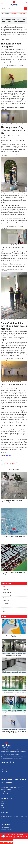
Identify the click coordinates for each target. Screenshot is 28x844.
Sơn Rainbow (6, 589)
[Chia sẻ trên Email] (15, 463)
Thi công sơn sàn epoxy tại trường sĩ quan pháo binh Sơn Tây (14, 693)
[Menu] (2, 3)
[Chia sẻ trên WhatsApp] (13, 463)
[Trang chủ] (2, 13)
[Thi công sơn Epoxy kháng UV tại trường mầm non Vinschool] (14, 626)
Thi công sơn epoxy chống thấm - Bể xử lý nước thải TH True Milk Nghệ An (14, 732)
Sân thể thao (6, 600)
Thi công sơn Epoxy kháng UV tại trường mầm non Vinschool (14, 636)
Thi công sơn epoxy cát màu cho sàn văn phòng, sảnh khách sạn (13, 573)
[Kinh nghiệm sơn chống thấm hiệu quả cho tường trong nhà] (14, 485)
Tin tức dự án (6, 603)
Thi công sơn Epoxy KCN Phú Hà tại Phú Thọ (14, 655)
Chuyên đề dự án (7, 592)
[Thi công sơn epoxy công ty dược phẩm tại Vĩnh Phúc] (14, 665)
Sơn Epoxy (8, 455)
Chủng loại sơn (6, 586)
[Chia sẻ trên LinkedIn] (10, 463)
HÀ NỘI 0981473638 (7, 839)
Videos (4, 611)
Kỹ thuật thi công (7, 595)
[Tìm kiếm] (25, 8)
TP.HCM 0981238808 (7, 842)
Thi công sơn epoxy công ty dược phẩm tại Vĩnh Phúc (14, 673)
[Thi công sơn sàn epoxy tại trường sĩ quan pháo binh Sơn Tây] (14, 684)
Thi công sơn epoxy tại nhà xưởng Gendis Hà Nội (14, 712)
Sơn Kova (5, 606)
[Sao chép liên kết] (18, 463)
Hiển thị (7, 39)
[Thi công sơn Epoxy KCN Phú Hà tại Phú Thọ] (14, 646)
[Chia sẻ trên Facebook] (2, 463)
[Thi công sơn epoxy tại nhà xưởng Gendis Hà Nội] (14, 704)
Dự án (4, 608)
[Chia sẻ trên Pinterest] (7, 463)
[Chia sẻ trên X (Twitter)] (4, 463)
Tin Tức (4, 597)
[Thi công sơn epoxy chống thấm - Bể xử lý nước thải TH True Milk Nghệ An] (14, 722)
